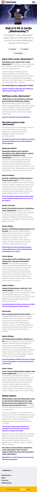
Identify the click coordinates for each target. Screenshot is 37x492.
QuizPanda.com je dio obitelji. (18, 489)
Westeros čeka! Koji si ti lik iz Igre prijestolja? (16, 117)
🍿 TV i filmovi (24, 49)
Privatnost (4, 480)
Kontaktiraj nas (6, 475)
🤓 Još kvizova (18, 53)
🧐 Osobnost (12, 49)
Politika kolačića (6, 483)
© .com (7, 470)
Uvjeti (3, 478)
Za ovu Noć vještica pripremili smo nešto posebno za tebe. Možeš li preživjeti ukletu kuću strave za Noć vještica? (18, 198)
